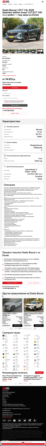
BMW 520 (10, 438)
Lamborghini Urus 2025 (4, 432)
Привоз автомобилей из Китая (28, 431)
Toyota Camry (3, 437)
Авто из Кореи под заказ (12, 430)
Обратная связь (6, 417)
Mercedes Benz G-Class (35, 432)
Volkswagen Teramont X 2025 (9, 432)
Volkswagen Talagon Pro (4, 438)
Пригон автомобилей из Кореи (34, 431)
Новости (4, 399)
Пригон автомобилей (36, 430)
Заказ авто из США (7, 430)
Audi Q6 (9, 437)
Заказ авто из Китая (3, 430)
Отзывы (4, 401)
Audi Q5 (11, 437)
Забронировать (17, 325)
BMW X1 (38, 432)
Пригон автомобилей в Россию (4, 431)
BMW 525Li (15, 438)
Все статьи (39, 372)
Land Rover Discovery (36, 437)
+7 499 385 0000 (8, 110)
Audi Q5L (23, 432)
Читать (4, 381)
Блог (3, 398)
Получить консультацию (33, 282)
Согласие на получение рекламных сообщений (13, 405)
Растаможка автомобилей (8, 392)
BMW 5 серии (19, 437)
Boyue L (21, 4)
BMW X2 (24, 437)
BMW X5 (21, 437)
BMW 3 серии (33, 437)
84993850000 (6, 410)
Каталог (10, 4)
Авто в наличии (20, 430)
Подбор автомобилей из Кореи (31, 430)
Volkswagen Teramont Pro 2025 (39, 431)
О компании (5, 395)
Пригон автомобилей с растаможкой (11, 431)
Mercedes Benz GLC (41, 432)
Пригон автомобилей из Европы (22, 431)
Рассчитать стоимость (12, 282)
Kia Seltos (14, 437)
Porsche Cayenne (31, 432)
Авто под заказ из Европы (17, 430)
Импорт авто (5, 390)
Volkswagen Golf (26, 437)
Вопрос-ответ (5, 396)
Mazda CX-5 (40, 437)
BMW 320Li (8, 438)
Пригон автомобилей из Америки (17, 431)
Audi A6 (5, 437)
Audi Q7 (7, 437)
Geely (15, 4)
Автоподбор (23, 430)
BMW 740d (12, 438)
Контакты (4, 402)
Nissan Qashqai (16, 432)
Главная (4, 4)
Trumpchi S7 (13, 432)
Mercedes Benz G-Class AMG (27, 432)
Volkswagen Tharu (30, 437)
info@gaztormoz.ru (7, 412)
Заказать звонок (15, 113)
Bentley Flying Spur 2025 (20, 432)
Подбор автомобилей (27, 430)
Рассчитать (15, 87)
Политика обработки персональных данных (12, 404)
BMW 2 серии (16, 437)
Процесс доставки (6, 393)
